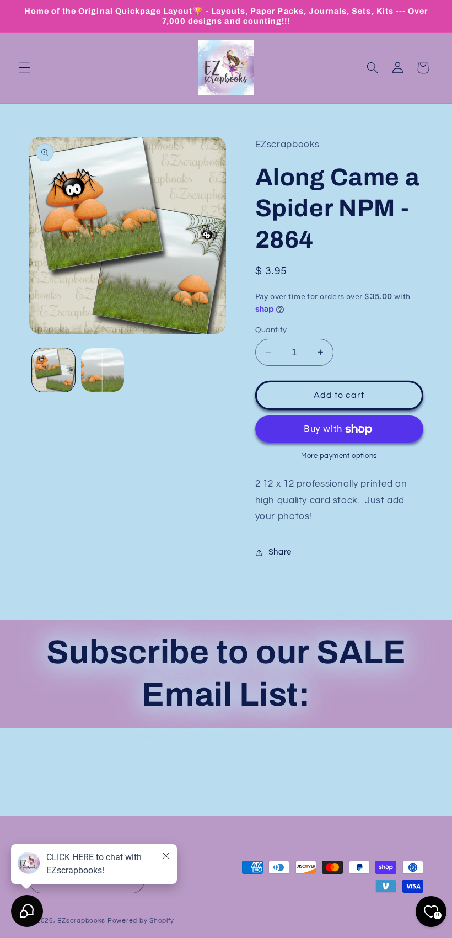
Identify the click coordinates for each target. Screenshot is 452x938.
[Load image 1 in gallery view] (53, 369)
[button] (24, 68)
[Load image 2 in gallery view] (102, 369)
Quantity (271, 330)
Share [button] (280, 552)
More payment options (339, 456)
